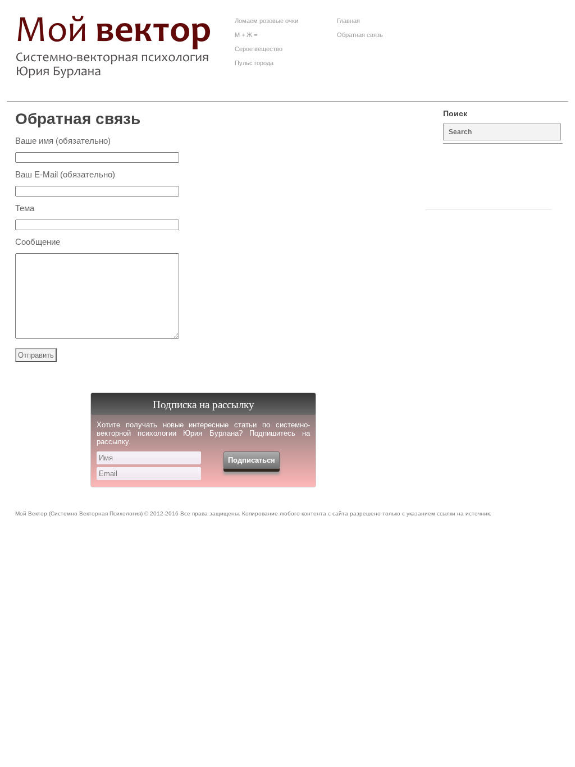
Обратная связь (360, 34)
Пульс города (254, 63)
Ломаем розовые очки (266, 20)
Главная (348, 20)
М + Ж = (246, 34)
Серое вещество (258, 48)
